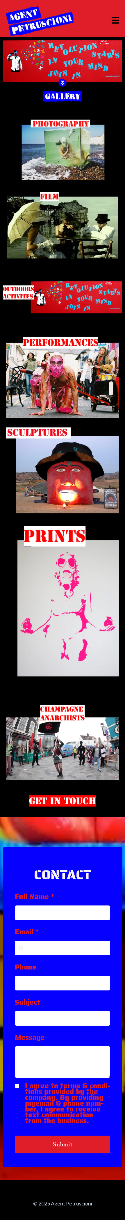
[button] (114, 20)
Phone (25, 967)
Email (27, 931)
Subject (27, 1002)
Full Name (34, 896)
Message (29, 1037)
